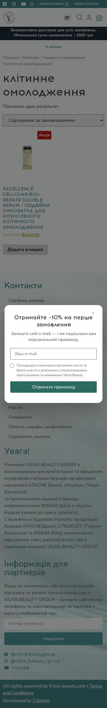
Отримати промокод (53, 387)
